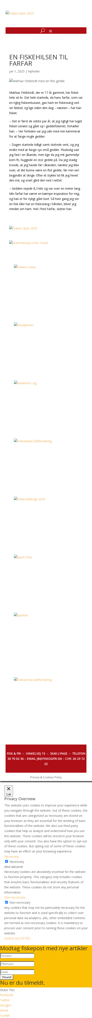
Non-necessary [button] (14, 897)
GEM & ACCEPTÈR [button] (17, 938)
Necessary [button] (11, 856)
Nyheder (34, 71)
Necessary (16, 862)
